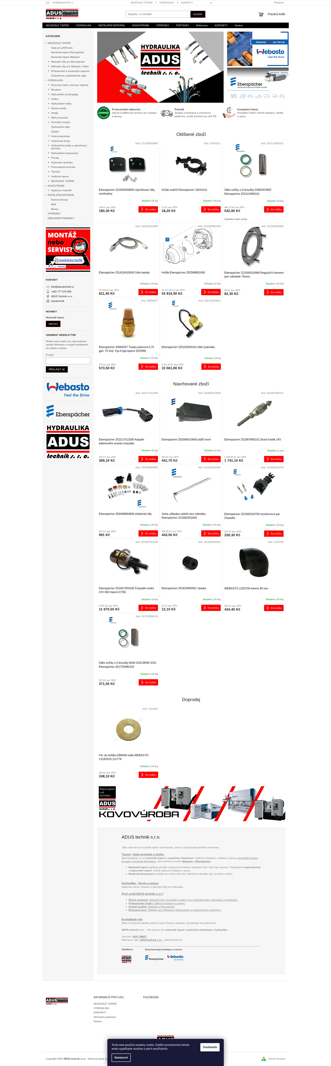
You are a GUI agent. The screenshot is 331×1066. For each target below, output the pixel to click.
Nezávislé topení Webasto (65, 57)
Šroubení (56, 89)
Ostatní (55, 131)
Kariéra (98, 1021)
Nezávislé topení (55, 317)
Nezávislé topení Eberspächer (67, 52)
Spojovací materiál (61, 190)
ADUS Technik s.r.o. (62, 296)
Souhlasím (210, 1047)
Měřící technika (59, 117)
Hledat (198, 14)
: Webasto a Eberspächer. (152, 906)
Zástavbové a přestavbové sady (68, 75)
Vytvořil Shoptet (276, 1058)
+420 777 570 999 (61, 291)
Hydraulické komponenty (64, 153)
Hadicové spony (60, 176)
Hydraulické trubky (61, 103)
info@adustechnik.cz (62, 286)
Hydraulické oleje (60, 126)
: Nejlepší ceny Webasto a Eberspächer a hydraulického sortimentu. (175, 910)
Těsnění (55, 171)
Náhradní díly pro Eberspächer (68, 61)
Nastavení (121, 1057)
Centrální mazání (60, 122)
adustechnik (57, 301)
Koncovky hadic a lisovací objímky (69, 85)
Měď (53, 204)
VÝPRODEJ (54, 213)
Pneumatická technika (63, 167)
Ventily (54, 113)
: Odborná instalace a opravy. (157, 903)
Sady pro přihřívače (62, 47)
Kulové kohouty (59, 199)
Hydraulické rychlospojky (64, 94)
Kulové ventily (58, 108)
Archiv (53, 323)
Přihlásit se (57, 369)
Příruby (55, 157)
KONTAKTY (187, 2)
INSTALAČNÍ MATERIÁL (61, 195)
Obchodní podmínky (105, 1017)
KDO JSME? (140, 936)
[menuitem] (57, 25)
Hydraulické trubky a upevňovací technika (69, 147)
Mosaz (54, 209)
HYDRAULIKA (167, 2)
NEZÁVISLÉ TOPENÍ (142, 2)
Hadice (55, 98)
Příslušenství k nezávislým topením (70, 71)
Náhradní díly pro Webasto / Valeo (70, 66)
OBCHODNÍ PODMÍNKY (61, 218)
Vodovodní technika (62, 162)
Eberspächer (202, 861)
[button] (106, 67)
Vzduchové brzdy (60, 141)
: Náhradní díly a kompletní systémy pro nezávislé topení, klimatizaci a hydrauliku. (184, 899)
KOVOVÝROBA (56, 185)
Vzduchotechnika (60, 136)
